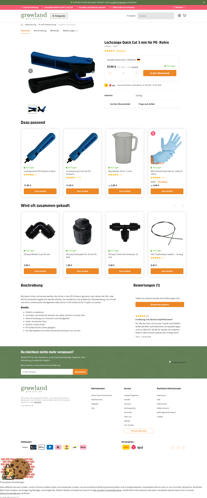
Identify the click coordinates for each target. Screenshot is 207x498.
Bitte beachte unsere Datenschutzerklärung (40, 365)
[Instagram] (183, 448)
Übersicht (25, 30)
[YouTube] (178, 448)
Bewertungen (70, 30)
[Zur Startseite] (34, 15)
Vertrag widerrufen (139, 431)
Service (127, 388)
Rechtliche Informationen (169, 388)
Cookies (160, 416)
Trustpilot (131, 15)
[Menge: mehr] (136, 73)
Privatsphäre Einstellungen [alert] (12, 482)
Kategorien (60, 15)
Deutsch (179, 7)
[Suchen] (171, 15)
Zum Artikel (40, 191)
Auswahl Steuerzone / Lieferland (121, 59)
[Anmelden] (179, 16)
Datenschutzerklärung (10, 493)
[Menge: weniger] (110, 73)
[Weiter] (92, 71)
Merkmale (54, 30)
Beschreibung (40, 30)
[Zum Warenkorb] (184, 16)
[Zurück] (30, 71)
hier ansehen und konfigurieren (107, 490)
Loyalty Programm (118, 2)
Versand (134, 67)
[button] (32, 109)
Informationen (98, 388)
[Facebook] (173, 448)
